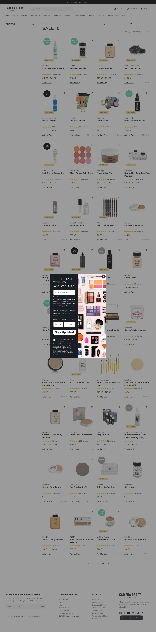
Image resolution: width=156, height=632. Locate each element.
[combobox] (58, 324)
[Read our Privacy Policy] (74, 344)
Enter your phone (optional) (63, 319)
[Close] (103, 276)
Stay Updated (64, 332)
